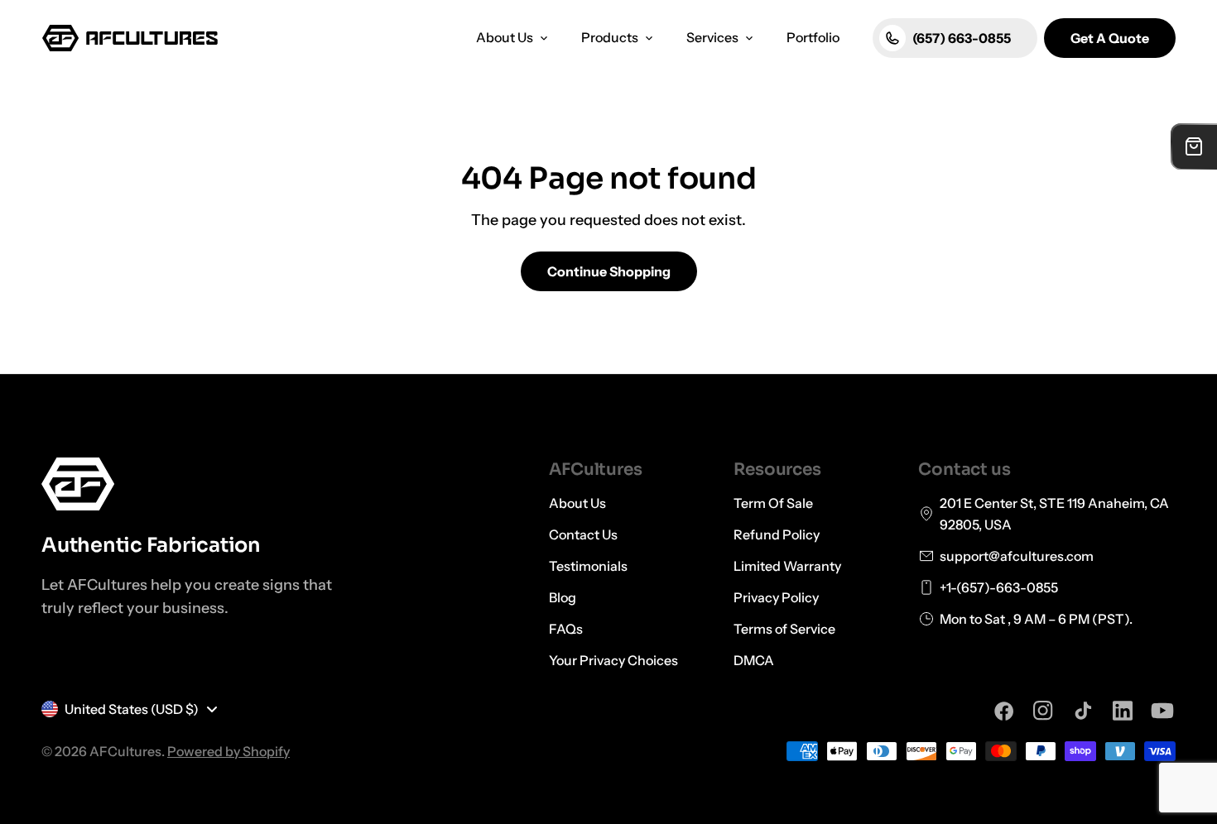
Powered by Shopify (228, 751)
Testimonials (588, 566)
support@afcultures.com (1017, 556)
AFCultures (125, 751)
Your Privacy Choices (613, 660)
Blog (562, 597)
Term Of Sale (773, 503)
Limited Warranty (787, 566)
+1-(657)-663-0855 (999, 587)
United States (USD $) (132, 709)
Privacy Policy (776, 597)
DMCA (754, 660)
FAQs (566, 628)
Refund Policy (777, 534)
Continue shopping (609, 271)
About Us (577, 503)
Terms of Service (784, 628)
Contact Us (583, 534)
